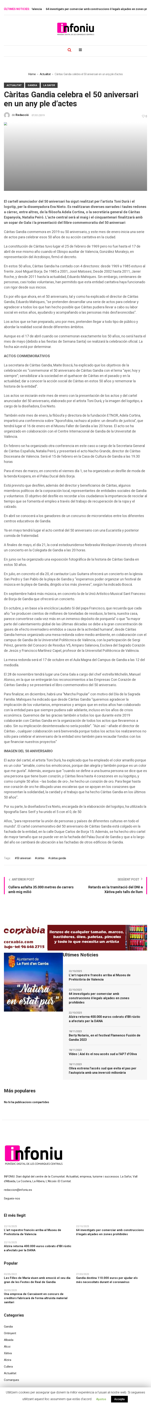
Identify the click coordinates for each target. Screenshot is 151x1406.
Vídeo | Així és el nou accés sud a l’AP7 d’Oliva (103, 1054)
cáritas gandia (58, 858)
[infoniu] (75, 29)
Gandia (32, 85)
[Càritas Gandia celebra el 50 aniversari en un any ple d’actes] (75, 156)
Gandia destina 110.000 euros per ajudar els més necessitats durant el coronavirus (107, 1280)
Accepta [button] (119, 1399)
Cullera (8, 1366)
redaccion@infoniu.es (18, 1190)
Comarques (11, 1380)
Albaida (8, 1340)
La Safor (49, 85)
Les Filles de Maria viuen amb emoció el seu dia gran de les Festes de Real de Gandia (37, 1280)
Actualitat (45, 74)
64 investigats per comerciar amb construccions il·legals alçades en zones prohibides (93, 9)
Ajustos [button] (101, 1399)
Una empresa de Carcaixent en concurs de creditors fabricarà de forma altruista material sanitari (35, 1298)
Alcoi (7, 1346)
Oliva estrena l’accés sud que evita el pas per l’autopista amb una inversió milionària (102, 1070)
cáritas (40, 858)
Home (32, 74)
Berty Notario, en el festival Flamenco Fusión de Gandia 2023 (104, 1038)
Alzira (7, 1360)
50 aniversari (24, 858)
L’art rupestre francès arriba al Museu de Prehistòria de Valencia (100, 977)
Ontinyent (10, 1333)
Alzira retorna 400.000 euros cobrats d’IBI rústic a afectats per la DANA (104, 1019)
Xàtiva (8, 1353)
